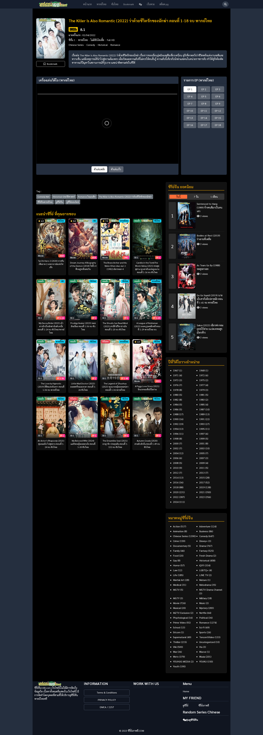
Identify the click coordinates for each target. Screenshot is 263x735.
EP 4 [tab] (190, 96)
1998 (176, 438)
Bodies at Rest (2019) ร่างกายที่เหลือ (208, 237)
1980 (176, 394)
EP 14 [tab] (204, 117)
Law (175, 570)
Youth (176, 666)
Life (175, 575)
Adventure (204, 526)
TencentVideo (206, 637)
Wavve (202, 651)
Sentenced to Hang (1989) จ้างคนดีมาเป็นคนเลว (209, 207)
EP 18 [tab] (218, 125)
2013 (202, 472)
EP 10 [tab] (190, 110)
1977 (202, 385)
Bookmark (128, 4)
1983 (202, 399)
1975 (202, 380)
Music (202, 603)
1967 (176, 370)
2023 (202, 497)
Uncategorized (207, 642)
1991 (202, 419)
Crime (176, 541)
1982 (176, 399)
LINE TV (203, 575)
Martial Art (178, 579)
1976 (176, 385)
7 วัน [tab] (196, 196)
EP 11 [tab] (204, 110)
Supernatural (179, 637)
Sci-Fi (202, 627)
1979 (202, 389)
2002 (176, 448)
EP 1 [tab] (190, 89)
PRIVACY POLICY (107, 699)
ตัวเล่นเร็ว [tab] (116, 169)
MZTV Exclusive (181, 612)
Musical (177, 607)
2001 (202, 443)
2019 (202, 487)
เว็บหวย (151, 4)
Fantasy (203, 550)
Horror (176, 565)
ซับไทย (114, 4)
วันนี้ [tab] (178, 196)
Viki (175, 646)
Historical (103, 44)
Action (176, 526)
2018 (176, 487)
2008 (176, 462)
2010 (176, 467)
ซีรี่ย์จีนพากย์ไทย (45, 202)
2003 (202, 448)
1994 (176, 428)
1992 (176, 424)
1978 (176, 389)
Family (176, 550)
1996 (176, 433)
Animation (178, 531)
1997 (202, 433)
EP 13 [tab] (190, 117)
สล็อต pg (164, 4)
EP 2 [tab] (203, 89)
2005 (202, 453)
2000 (176, 443)
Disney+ (203, 541)
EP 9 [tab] (217, 103)
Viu (200, 646)
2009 (202, 462)
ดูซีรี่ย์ (185, 705)
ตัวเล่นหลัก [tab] (99, 169)
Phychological (180, 617)
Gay (175, 560)
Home (186, 691)
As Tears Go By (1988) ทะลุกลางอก (208, 267)
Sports (202, 632)
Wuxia (202, 656)
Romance (115, 44)
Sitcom (176, 632)
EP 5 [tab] (203, 96)
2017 (202, 482)
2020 (176, 492)
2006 (176, 458)
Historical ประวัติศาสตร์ (64, 196)
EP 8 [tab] (203, 103)
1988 (176, 414)
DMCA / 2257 (107, 707)
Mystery (203, 607)
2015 (202, 477)
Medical (177, 584)
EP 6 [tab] (217, 96)
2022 (176, 497)
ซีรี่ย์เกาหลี (203, 705)
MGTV (176, 589)
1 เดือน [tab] (214, 196)
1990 (176, 419)
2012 (176, 472)
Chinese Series (76, 44)
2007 (202, 458)
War (175, 651)
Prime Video (179, 622)
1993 (202, 424)
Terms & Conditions (107, 692)
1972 (202, 375)
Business (203, 531)
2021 (202, 492)
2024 (176, 501)
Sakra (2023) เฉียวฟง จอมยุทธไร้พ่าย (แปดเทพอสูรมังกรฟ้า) (210, 329)
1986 (176, 409)
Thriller (177, 642)
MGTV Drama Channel (210, 589)
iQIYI (201, 565)
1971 (176, 375)
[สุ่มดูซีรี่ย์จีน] (140, 4)
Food (176, 555)
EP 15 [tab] (218, 117)
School (176, 627)
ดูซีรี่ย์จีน (59, 202)
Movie (176, 603)
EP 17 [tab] (204, 125)
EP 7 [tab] (190, 103)
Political (203, 617)
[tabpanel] (196, 275)
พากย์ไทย (101, 4)
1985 (202, 404)
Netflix (202, 612)
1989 (202, 414)
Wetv (176, 656)
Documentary (180, 545)
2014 (176, 477)
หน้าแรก (87, 4)
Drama (202, 545)
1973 (176, 380)
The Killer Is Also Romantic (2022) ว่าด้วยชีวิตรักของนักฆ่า (125, 196)
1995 (202, 428)
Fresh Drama (206, 555)
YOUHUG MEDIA (181, 661)
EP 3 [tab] (217, 89)
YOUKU (203, 661)
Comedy (90, 44)
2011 (202, 467)
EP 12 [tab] (218, 110)
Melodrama (205, 584)
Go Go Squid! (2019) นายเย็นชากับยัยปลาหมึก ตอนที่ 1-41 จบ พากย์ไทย (210, 299)
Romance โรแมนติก (87, 196)
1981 (202, 394)
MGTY (176, 598)
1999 (202, 438)
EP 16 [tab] (190, 125)
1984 (176, 404)
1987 (202, 409)
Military (203, 598)
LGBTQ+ (203, 570)
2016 (176, 482)
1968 (202, 370)
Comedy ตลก (43, 196)
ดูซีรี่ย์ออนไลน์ (73, 202)
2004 (176, 453)
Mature (203, 579)
